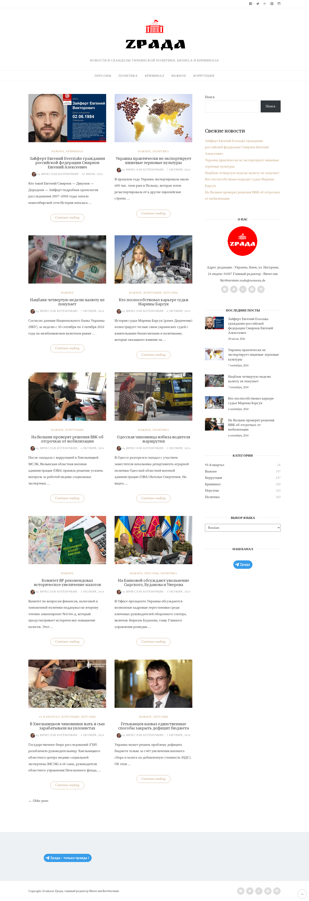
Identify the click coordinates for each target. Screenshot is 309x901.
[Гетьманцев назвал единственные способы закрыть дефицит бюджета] (153, 706)
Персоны (103, 76)
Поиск (210, 97)
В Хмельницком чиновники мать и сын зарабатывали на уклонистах (67, 726)
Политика (128, 76)
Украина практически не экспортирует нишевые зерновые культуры (153, 160)
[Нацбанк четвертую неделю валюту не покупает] (67, 282)
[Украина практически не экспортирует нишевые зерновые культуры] (153, 141)
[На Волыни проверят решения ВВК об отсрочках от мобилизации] (67, 419)
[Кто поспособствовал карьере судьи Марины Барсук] (153, 282)
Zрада (245, 564)
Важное (179, 76)
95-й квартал (49, 717)
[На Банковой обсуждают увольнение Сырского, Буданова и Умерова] (153, 563)
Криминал (154, 76)
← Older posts (38, 800)
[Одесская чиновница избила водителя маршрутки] (153, 419)
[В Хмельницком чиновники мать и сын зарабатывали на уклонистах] (67, 706)
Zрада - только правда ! (69, 858)
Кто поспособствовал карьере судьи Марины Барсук (153, 302)
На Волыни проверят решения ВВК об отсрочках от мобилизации (67, 439)
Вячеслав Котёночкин (58, 174)
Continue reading (69, 218)
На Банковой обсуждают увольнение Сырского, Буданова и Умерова (153, 582)
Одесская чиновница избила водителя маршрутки (153, 439)
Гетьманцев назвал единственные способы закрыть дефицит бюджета (153, 726)
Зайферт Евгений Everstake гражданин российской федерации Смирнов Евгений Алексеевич (67, 162)
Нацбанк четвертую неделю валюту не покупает (67, 302)
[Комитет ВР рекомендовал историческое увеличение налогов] (67, 563)
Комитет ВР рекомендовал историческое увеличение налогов (67, 582)
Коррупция (203, 76)
